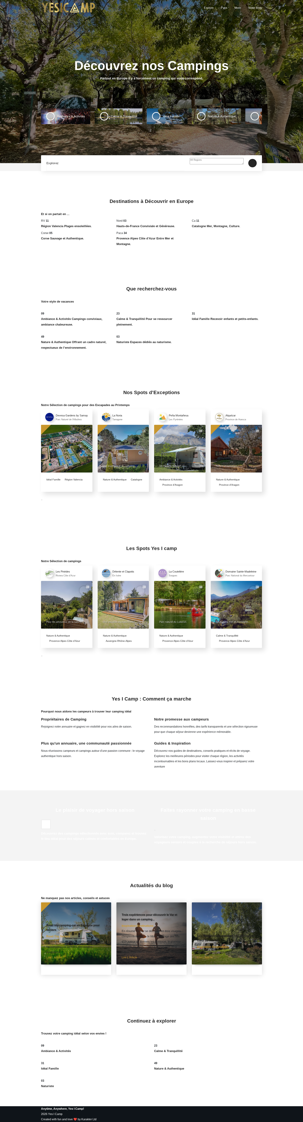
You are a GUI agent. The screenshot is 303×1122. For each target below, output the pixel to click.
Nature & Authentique (115, 479)
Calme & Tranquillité (227, 635)
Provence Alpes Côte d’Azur (64, 640)
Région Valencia (73, 479)
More (238, 7)
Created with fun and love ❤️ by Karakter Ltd (68, 1119)
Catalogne (136, 479)
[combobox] (217, 163)
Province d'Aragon (172, 484)
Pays (224, 7)
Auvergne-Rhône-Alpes (118, 640)
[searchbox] (217, 161)
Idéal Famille (53, 479)
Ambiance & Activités (170, 479)
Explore (209, 7)
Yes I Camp (55, 1114)
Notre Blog (255, 7)
